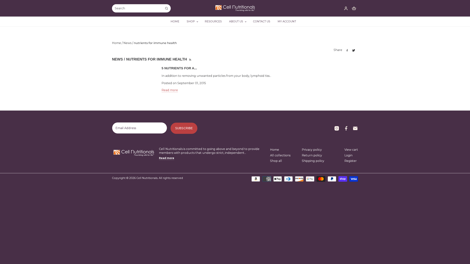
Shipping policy (313, 161)
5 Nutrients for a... (179, 68)
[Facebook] (346, 128)
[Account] (346, 8)
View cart (351, 149)
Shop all (276, 161)
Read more (170, 90)
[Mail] (355, 128)
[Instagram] (336, 128)
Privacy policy (312, 149)
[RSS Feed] (190, 59)
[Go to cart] (354, 8)
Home (274, 149)
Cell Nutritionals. (147, 178)
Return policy (312, 155)
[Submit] (166, 8)
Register (350, 161)
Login (348, 155)
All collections (280, 155)
